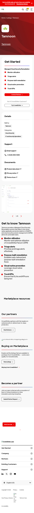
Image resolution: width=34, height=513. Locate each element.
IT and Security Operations (13, 136)
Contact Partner (16, 94)
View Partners (7, 330)
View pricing (15, 430)
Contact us (23, 424)
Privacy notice (11, 173)
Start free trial (8, 424)
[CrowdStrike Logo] (3, 9)
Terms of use (11, 177)
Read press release (22, 4)
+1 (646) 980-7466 (13, 155)
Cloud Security (9, 133)
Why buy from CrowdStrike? (10, 367)
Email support (11, 151)
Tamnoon (6, 44)
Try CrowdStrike (16, 105)
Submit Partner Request (10, 399)
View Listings (7, 362)
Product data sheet (13, 169)
